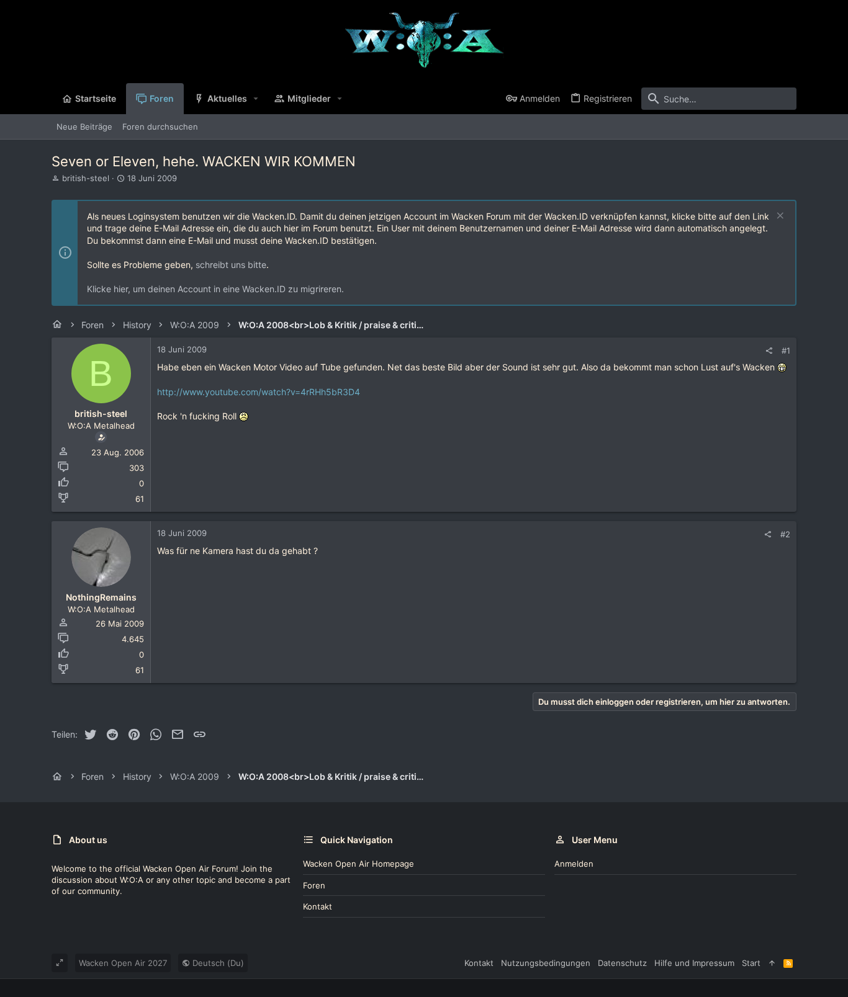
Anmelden (573, 864)
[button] (256, 98)
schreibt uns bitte (231, 264)
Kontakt (317, 906)
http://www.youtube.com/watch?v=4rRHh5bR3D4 (258, 392)
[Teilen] (768, 351)
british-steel (85, 178)
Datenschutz (622, 963)
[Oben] (772, 963)
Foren (314, 885)
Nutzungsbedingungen (545, 963)
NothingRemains (101, 597)
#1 (786, 350)
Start (751, 963)
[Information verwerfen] (779, 216)
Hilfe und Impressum (694, 963)
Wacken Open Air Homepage (358, 864)
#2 (785, 534)
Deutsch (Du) (217, 963)
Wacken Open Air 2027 (123, 963)
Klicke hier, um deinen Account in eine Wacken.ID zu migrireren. (215, 289)
